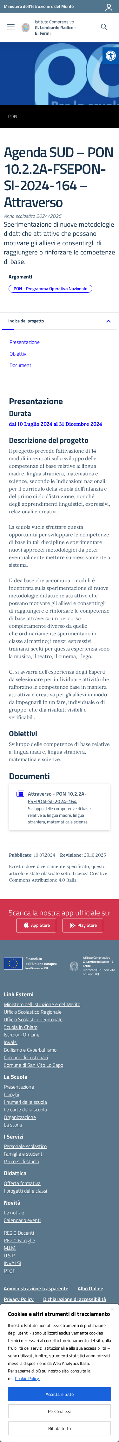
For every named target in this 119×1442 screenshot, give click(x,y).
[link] (110, 55)
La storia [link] (13, 1124)
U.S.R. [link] (10, 1255)
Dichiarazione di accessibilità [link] (74, 1299)
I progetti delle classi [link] (25, 1191)
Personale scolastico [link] (25, 1146)
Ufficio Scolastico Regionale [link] (33, 1012)
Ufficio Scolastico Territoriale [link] (33, 1019)
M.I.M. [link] (10, 1248)
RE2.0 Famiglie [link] (19, 1240)
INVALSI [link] (12, 1263)
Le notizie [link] (14, 1212)
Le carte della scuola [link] (25, 1109)
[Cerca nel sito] (104, 27)
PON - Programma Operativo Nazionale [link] (50, 288)
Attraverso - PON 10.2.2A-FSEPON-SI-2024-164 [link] (57, 797)
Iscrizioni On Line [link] (21, 1034)
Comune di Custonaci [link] (26, 1057)
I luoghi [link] (11, 1094)
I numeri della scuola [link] (25, 1102)
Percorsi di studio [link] (21, 1161)
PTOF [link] (9, 1270)
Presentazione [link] (25, 342)
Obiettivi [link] (18, 353)
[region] (59, 1373)
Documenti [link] (21, 365)
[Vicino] (112, 1309)
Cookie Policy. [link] (27, 1378)
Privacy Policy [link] (19, 1299)
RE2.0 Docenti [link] (19, 1233)
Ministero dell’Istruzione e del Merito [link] (42, 1004)
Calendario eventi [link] (22, 1220)
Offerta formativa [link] (22, 1183)
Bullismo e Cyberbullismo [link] (30, 1050)
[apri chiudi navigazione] (11, 27)
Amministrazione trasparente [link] (36, 1288)
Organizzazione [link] (20, 1117)
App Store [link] (40, 925)
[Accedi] (109, 6)
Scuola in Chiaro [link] (20, 1027)
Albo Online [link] (90, 1288)
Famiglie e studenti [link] (23, 1154)
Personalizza (59, 1411)
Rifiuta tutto (59, 1428)
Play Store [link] (86, 925)
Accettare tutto (60, 1394)
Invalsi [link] (10, 1042)
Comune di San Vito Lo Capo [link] (33, 1065)
